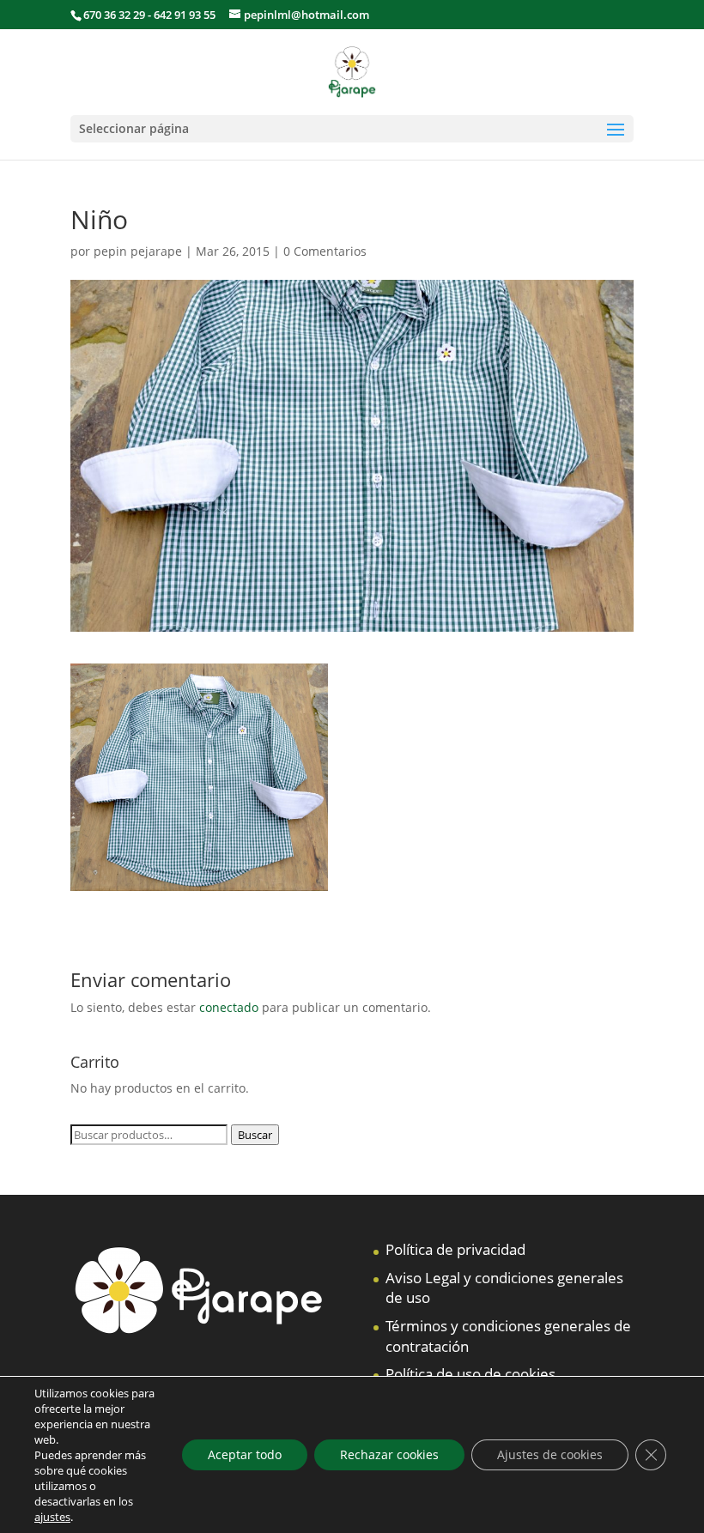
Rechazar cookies (389, 1454)
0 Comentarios (325, 251)
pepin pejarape (138, 251)
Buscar (255, 1134)
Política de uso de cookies (470, 1374)
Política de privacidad (455, 1249)
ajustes (52, 1516)
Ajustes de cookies (550, 1454)
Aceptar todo (245, 1454)
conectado (228, 1007)
